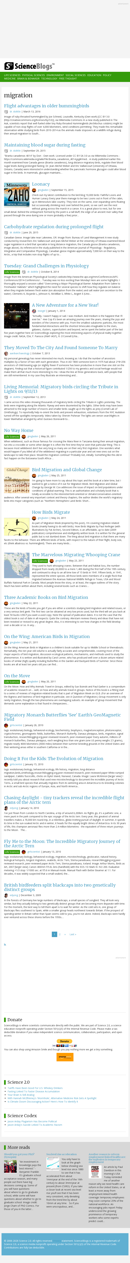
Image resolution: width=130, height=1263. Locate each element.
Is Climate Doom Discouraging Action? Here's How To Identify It (43, 1101)
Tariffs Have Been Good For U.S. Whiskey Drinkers (35, 1088)
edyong (14, 808)
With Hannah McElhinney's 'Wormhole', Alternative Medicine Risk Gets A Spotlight (52, 1098)
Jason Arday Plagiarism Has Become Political (32, 1121)
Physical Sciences (33, 75)
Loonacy (41, 184)
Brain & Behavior (28, 78)
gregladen (43, 190)
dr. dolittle (15, 111)
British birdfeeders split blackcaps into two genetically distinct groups (60, 887)
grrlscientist (16, 725)
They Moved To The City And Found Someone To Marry (61, 347)
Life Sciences (12, 75)
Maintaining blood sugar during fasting (44, 145)
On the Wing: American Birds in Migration (47, 636)
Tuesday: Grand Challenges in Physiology (46, 266)
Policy (107, 75)
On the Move (17, 675)
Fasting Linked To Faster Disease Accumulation (34, 1091)
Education (94, 75)
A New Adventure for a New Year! (65, 305)
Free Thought (68, 78)
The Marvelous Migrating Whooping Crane (76, 554)
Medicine (10, 78)
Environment (55, 75)
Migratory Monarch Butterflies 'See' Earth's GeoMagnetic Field (62, 717)
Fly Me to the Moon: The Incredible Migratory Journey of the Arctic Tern (62, 843)
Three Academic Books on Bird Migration (46, 597)
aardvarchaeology (19, 353)
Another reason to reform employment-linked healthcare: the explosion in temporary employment (107, 1158)
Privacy (57, 1240)
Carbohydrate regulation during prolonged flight (54, 226)
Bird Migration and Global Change (67, 469)
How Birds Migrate (51, 512)
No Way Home (18, 430)
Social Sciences (76, 75)
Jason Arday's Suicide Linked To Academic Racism (35, 1124)
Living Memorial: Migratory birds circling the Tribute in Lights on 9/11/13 (61, 389)
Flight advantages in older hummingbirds (46, 106)
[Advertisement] (65, 29)
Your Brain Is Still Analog (21, 1094)
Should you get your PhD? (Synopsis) (19, 1155)
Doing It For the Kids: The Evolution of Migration (53, 758)
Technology (49, 78)
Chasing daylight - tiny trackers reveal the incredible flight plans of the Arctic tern (64, 800)
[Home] (24, 66)
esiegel (41, 310)
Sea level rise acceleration (61, 1154)
